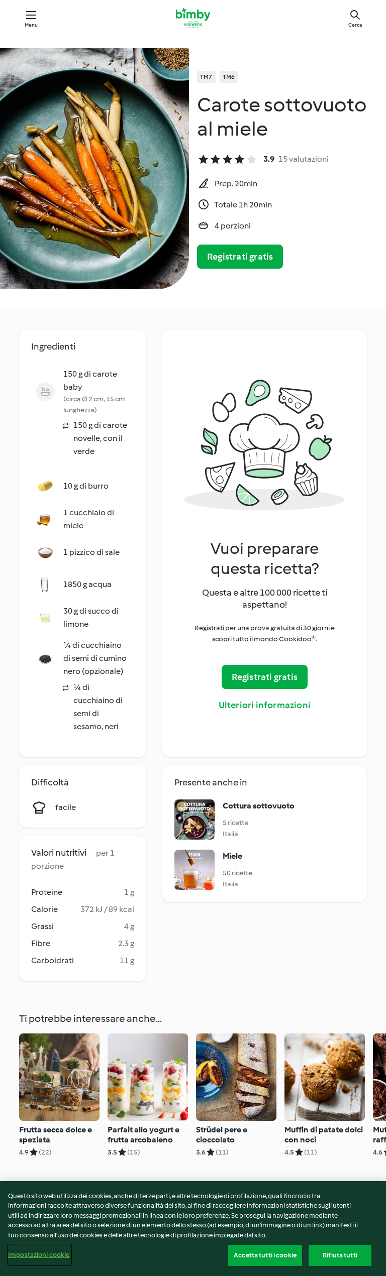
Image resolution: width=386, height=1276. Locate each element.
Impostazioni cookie (38, 1254)
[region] (193, 1228)
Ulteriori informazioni (265, 705)
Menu (31, 25)
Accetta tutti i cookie (265, 1255)
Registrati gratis (240, 256)
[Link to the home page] (192, 18)
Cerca (355, 25)
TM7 (206, 76)
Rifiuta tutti (340, 1255)
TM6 (229, 76)
